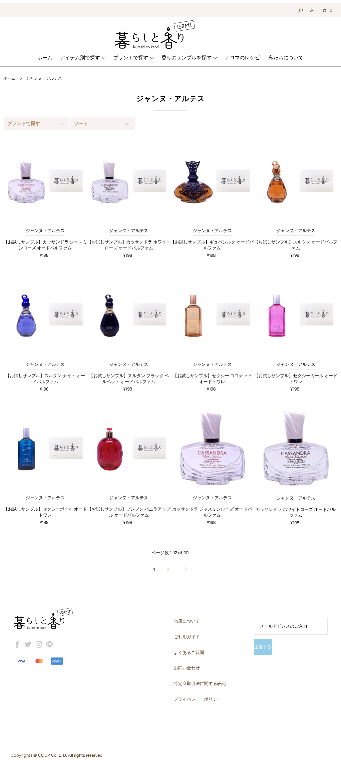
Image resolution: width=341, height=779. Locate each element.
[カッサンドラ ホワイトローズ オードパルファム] (296, 448)
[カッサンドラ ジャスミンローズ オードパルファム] (212, 448)
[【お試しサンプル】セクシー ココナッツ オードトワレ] (212, 314)
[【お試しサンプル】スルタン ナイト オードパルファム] (45, 314)
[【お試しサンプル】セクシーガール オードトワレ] (296, 314)
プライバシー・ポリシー (197, 699)
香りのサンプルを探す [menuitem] (186, 58)
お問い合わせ (187, 667)
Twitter (28, 644)
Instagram (39, 644)
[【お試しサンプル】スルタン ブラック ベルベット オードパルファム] (128, 314)
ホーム (9, 78)
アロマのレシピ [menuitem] (242, 58)
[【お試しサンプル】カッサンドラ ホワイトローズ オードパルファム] (128, 180)
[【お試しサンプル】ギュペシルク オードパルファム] (212, 180)
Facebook (17, 644)
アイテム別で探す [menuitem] (80, 58)
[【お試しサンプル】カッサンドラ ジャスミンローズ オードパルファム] (45, 180)
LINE (49, 644)
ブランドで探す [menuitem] (130, 58)
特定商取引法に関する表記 (200, 683)
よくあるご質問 (189, 652)
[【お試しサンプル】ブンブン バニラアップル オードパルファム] (128, 448)
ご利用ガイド (187, 636)
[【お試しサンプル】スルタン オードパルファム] (296, 180)
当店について (187, 621)
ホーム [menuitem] (44, 58)
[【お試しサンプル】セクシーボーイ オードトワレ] (45, 448)
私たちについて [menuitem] (285, 58)
